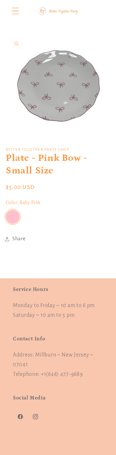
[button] (15, 11)
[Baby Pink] (13, 217)
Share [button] (19, 238)
